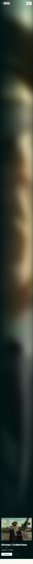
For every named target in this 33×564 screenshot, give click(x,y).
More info (6, 554)
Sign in (29, 3)
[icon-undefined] (14, 554)
